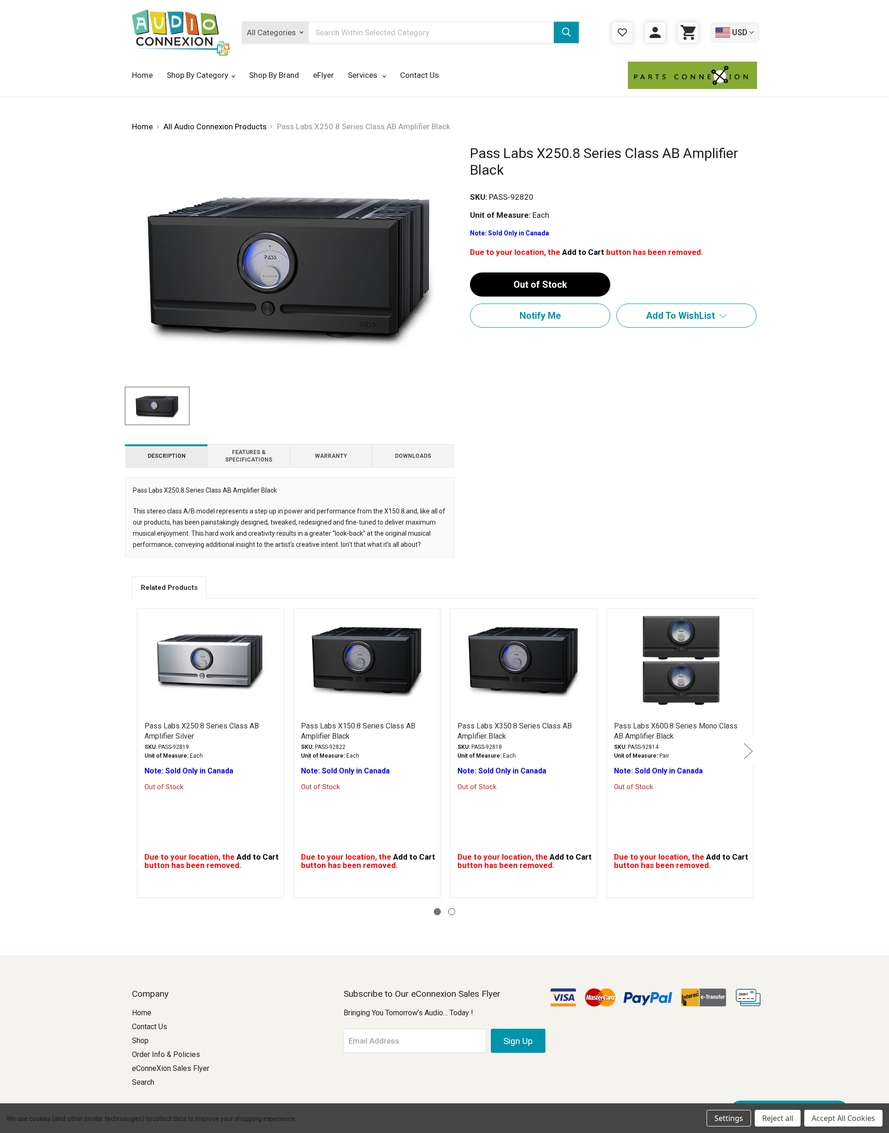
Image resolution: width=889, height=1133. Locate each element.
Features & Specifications (248, 456)
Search (143, 1082)
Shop (140, 1040)
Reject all (777, 1118)
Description (167, 456)
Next (748, 750)
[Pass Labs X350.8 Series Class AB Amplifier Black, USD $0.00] (523, 660)
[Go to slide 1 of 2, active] (437, 911)
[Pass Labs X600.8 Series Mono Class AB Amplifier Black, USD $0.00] (680, 660)
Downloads (413, 456)
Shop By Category (197, 75)
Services (363, 75)
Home (142, 75)
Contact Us (419, 75)
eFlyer (323, 75)
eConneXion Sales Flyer (170, 1068)
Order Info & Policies (166, 1054)
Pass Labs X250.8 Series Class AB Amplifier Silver (201, 731)
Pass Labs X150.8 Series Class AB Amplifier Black (358, 731)
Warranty (331, 456)
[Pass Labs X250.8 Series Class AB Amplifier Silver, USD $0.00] (210, 660)
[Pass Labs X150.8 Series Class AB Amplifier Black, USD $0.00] (367, 660)
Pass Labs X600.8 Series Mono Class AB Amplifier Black (676, 731)
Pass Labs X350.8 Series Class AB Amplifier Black (514, 731)
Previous (141, 750)
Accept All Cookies (843, 1118)
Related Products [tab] (169, 587)
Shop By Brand (274, 75)
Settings (728, 1118)
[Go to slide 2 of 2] (451, 911)
